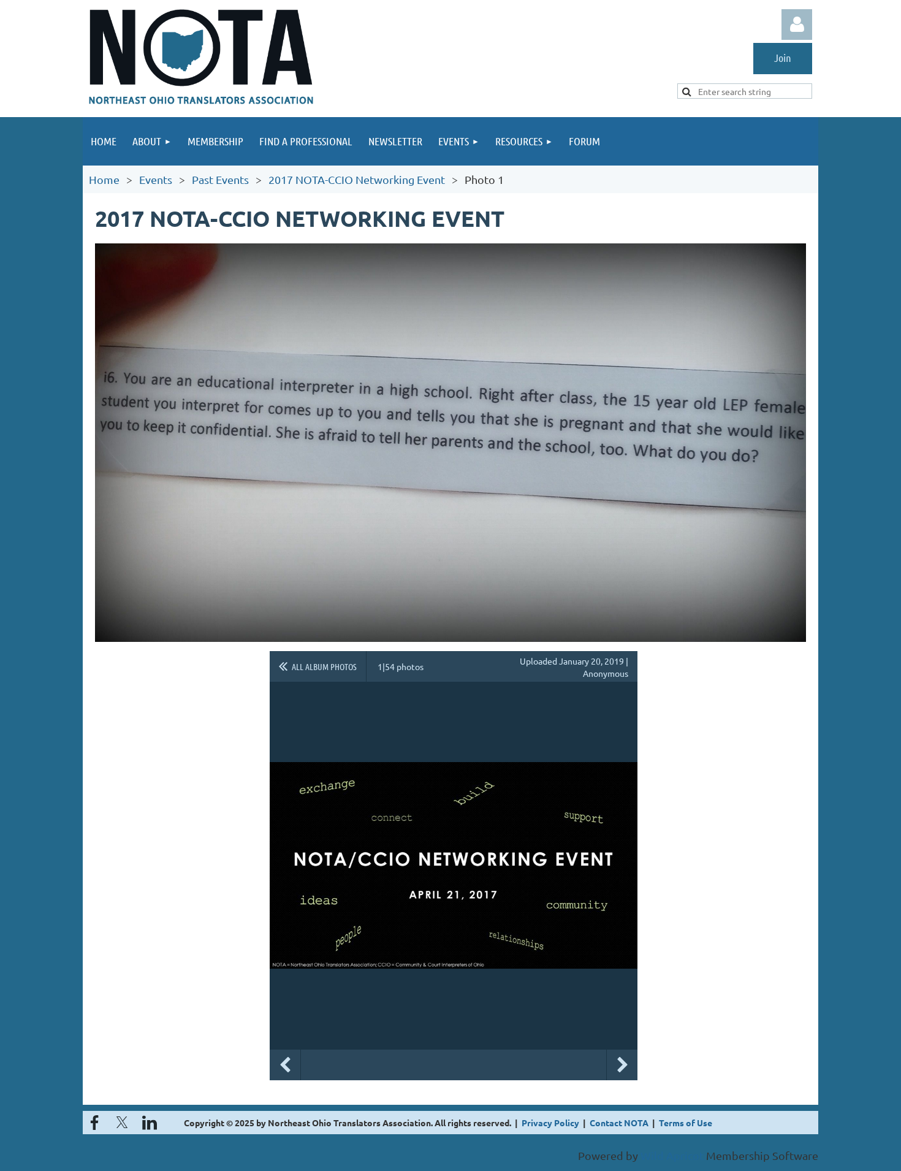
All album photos (324, 666)
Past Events (220, 179)
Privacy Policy (550, 1122)
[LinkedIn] (149, 1122)
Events (155, 179)
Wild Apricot (672, 1155)
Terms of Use (685, 1122)
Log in (796, 24)
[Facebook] (94, 1122)
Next (622, 1065)
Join (782, 57)
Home (104, 179)
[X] (122, 1122)
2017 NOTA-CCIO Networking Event (356, 179)
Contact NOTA (619, 1122)
